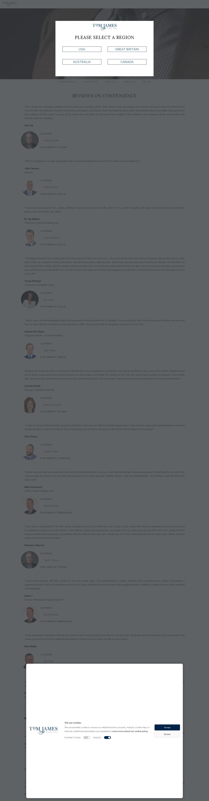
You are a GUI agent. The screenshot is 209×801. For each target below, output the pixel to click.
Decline (167, 734)
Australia (82, 62)
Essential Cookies (73, 737)
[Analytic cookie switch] (107, 737)
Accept (167, 727)
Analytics (97, 737)
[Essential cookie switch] (86, 737)
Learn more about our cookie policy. (130, 731)
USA (82, 49)
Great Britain (127, 49)
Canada (127, 62)
